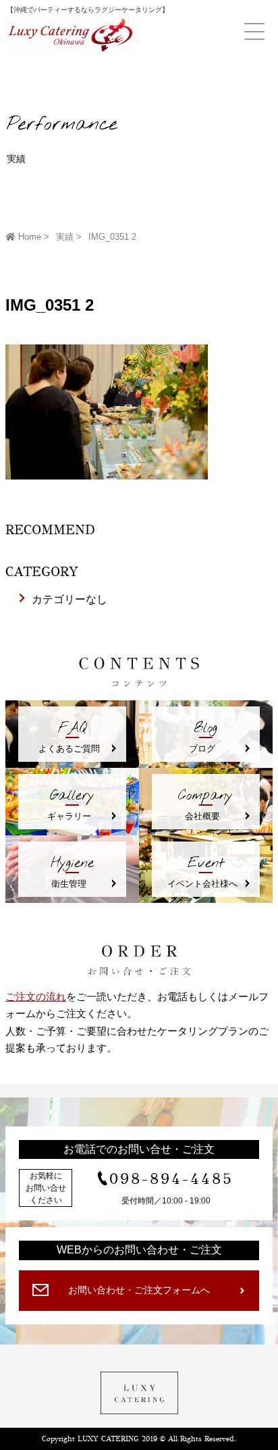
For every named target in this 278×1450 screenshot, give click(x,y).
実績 (65, 237)
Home (28, 237)
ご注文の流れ (35, 996)
